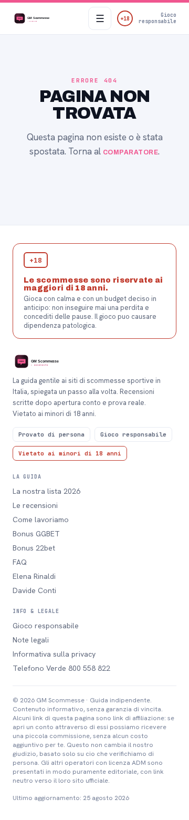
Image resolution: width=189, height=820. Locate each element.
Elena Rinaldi (34, 576)
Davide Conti (34, 590)
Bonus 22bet (34, 548)
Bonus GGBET (36, 533)
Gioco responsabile (46, 625)
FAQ (20, 562)
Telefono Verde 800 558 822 (61, 668)
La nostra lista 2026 (46, 491)
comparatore (130, 152)
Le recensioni (35, 505)
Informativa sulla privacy (54, 654)
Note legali (31, 640)
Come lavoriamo (41, 519)
